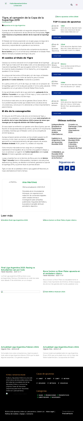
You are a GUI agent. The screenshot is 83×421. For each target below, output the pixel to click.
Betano (63, 64)
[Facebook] (61, 168)
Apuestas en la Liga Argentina (14, 25)
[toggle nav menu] (76, 4)
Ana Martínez (29, 182)
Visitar (57, 37)
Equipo (22, 414)
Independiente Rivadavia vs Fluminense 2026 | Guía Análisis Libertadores (58, 129)
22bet (63, 44)
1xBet (63, 26)
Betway (66, 378)
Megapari (42, 383)
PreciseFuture (67, 414)
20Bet (63, 82)
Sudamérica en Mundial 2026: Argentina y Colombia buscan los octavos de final (75, 143)
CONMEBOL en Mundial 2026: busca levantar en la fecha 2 (58, 155)
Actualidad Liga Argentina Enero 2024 (61, 347)
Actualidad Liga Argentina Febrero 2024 (20, 347)
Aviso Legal (50, 411)
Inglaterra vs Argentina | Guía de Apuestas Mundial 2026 (58, 141)
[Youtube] (72, 168)
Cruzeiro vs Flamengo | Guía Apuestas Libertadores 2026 (75, 128)
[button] (71, 4)
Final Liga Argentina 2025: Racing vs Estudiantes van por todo (18, 269)
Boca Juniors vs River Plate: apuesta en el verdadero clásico (61, 272)
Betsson (64, 100)
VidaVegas (64, 383)
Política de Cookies (11, 414)
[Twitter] (66, 168)
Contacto (29, 414)
